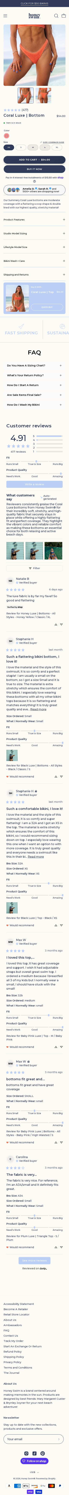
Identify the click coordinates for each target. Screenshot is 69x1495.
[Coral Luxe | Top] (17, 298)
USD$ (32, 1472)
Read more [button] (38, 709)
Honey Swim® (28, 1478)
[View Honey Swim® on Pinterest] (42, 1453)
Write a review (34, 484)
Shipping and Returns (16, 274)
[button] (55, 15)
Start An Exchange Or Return (23, 1346)
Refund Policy (13, 1351)
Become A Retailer (16, 1309)
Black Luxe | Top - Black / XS (39, 918)
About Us (10, 1320)
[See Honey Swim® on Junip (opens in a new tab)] (43, 1268)
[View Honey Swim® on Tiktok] (34, 1453)
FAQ (6, 1330)
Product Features (14, 219)
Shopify (51, 1478)
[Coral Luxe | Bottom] (26, 95)
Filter (36, 568)
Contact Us (11, 1335)
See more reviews (34, 1260)
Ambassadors (13, 1325)
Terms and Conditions (18, 1367)
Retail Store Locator (16, 1314)
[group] (34, 3)
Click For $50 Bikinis (34, 3)
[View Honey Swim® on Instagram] (26, 1453)
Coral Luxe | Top (42, 292)
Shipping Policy (14, 1357)
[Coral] (6, 135)
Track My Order (13, 1341)
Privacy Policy (12, 1362)
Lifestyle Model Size (15, 247)
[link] (15, 110)
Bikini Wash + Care (14, 261)
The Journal (11, 1372)
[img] (51, 497)
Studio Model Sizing (15, 233)
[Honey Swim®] (34, 16)
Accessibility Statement (19, 1304)
